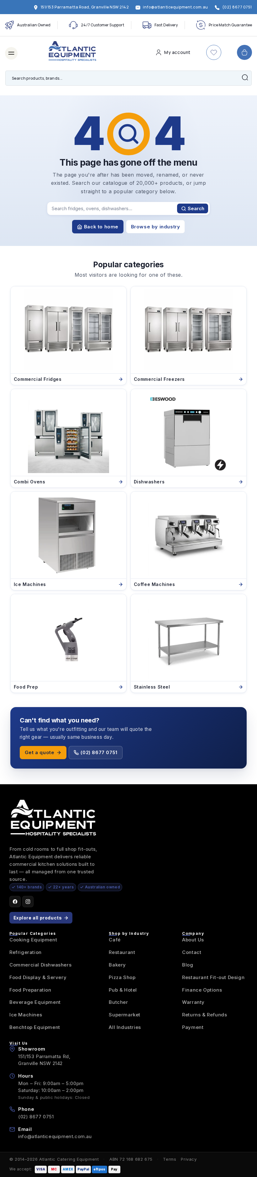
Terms (169, 1159)
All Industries (125, 1027)
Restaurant (122, 952)
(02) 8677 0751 (99, 752)
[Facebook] (15, 901)
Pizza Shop (122, 977)
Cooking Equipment (33, 940)
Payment (192, 1027)
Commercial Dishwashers (40, 965)
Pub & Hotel (123, 990)
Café (114, 940)
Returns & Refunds (204, 1015)
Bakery (117, 965)
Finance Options (202, 990)
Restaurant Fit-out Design (213, 977)
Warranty (193, 1002)
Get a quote (40, 752)
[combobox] (128, 78)
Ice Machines (25, 1015)
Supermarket (124, 1015)
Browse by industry (155, 227)
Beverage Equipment (35, 1002)
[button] (11, 53)
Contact (191, 952)
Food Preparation (30, 990)
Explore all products (37, 917)
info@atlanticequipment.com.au (55, 1136)
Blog (187, 965)
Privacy (189, 1159)
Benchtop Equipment (34, 1027)
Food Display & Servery (37, 977)
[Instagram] (28, 901)
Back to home (101, 227)
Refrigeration (25, 952)
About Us (193, 940)
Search (196, 208)
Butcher (118, 1002)
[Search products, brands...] (245, 77)
